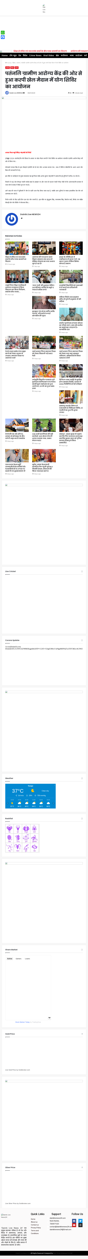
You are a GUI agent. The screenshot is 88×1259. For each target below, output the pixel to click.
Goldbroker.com (24, 1070)
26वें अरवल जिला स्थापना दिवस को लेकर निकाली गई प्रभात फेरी (44, 353)
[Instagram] (80, 1225)
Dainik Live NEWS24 (16, 93)
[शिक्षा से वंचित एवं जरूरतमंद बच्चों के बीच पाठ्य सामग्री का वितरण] (17, 248)
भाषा (72, 55)
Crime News (35, 55)
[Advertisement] (44, 33)
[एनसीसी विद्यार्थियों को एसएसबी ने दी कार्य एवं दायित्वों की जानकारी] (71, 276)
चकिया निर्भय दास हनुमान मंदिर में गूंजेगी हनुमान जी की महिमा (70, 299)
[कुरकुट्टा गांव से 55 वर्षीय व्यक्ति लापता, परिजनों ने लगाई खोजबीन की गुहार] (44, 302)
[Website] (21, 218)
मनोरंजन (64, 55)
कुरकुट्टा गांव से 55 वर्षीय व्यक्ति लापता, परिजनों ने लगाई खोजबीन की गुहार (43, 313)
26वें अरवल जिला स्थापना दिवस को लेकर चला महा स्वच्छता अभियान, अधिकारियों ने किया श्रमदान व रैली (71, 354)
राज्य (16, 67)
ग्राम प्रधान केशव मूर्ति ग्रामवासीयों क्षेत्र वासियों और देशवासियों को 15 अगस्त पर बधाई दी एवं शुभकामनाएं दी (15, 467)
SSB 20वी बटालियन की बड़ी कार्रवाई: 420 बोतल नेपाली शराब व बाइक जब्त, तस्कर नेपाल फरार (42, 437)
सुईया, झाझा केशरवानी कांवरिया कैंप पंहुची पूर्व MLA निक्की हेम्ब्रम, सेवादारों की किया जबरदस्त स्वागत (42, 467)
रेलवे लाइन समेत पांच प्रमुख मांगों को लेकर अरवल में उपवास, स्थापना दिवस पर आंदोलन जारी (15, 354)
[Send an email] (24, 93)
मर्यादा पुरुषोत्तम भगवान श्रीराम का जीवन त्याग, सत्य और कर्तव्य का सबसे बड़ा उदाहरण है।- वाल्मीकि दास (71, 326)
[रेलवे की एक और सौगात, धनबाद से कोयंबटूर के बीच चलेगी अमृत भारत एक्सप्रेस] (17, 425)
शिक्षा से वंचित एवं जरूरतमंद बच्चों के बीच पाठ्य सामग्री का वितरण (40, 51)
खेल (57, 55)
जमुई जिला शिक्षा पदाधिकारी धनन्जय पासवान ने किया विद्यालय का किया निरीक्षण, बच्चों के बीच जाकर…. (15, 288)
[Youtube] (74, 1225)
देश (19, 55)
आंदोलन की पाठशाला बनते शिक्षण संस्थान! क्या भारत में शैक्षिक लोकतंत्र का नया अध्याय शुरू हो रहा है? (43, 260)
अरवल (18, 63)
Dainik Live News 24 (22, 1253)
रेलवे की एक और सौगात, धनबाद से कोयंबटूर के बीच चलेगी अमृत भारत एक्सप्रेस (15, 436)
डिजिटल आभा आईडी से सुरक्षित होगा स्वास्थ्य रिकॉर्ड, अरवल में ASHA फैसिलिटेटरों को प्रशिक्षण (70, 382)
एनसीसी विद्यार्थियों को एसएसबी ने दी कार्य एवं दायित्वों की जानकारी (71, 287)
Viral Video (48, 55)
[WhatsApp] (2, 32)
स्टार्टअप (79, 55)
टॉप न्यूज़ (13, 55)
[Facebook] (74, 1221)
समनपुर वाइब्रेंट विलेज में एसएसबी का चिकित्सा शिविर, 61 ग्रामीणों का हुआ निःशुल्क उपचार (71, 409)
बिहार (14, 63)
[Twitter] (80, 1221)
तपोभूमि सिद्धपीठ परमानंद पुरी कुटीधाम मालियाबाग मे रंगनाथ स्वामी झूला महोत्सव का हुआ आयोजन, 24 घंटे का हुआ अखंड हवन (43, 384)
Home (5, 55)
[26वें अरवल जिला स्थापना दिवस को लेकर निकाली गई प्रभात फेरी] (44, 342)
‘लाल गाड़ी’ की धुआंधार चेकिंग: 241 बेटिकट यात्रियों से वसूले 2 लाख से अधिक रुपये (43, 287)
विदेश (25, 55)
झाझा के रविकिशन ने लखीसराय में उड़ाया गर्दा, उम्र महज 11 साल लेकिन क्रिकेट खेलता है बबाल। (69, 260)
